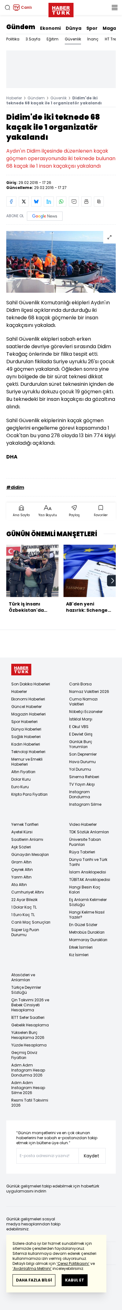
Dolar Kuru (21, 779)
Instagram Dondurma (79, 794)
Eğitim (52, 39)
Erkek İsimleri (81, 947)
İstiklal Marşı (80, 719)
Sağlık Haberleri (26, 736)
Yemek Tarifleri (24, 824)
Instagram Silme (85, 804)
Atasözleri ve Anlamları (23, 977)
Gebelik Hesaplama (30, 1025)
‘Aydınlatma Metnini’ (32, 1268)
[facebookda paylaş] (11, 202)
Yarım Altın (21, 877)
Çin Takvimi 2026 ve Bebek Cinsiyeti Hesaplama (30, 1005)
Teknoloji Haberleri (28, 751)
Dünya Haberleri (26, 729)
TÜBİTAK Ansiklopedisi (89, 879)
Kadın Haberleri (25, 744)
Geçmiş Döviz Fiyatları (24, 1055)
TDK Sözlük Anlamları (89, 832)
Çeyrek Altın (22, 869)
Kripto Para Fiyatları (29, 794)
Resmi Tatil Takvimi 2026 (29, 1103)
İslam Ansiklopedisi (87, 872)
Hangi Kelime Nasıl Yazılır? (86, 914)
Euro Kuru (20, 786)
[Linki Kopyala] (99, 202)
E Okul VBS (79, 726)
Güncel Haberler (26, 706)
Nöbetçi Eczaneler (86, 711)
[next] (112, 580)
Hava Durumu (82, 761)
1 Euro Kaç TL (23, 914)
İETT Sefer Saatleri (27, 1017)
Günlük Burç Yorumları (80, 744)
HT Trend (113, 39)
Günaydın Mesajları (30, 854)
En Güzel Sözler (83, 924)
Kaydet (91, 1156)
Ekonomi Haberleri (28, 699)
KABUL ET (74, 1280)
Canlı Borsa (80, 684)
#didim (15, 487)
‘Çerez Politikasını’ (73, 1263)
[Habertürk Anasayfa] (61, 9)
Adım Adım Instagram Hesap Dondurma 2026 (28, 1070)
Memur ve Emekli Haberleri (27, 762)
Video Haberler (83, 824)
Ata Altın (19, 884)
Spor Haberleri (24, 721)
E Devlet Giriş (81, 734)
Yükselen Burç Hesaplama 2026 (27, 1035)
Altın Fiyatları (23, 771)
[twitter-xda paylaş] (24, 202)
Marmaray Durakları (88, 939)
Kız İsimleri (79, 954)
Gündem (20, 27)
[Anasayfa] (21, 669)
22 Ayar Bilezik (24, 899)
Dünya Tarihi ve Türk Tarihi (88, 862)
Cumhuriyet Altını (27, 892)
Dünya (73, 28)
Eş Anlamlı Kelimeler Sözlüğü (88, 902)
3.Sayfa (33, 39)
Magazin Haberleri (28, 714)
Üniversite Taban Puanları (85, 842)
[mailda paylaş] (74, 202)
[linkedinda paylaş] (49, 202)
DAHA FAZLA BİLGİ (34, 1280)
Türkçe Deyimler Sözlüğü (26, 990)
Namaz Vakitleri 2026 (89, 691)
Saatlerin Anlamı (27, 839)
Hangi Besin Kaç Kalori (84, 889)
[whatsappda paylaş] (61, 202)
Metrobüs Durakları (86, 932)
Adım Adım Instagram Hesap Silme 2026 (28, 1087)
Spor (92, 28)
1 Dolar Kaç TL (24, 907)
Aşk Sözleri (21, 847)
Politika (12, 39)
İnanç (93, 39)
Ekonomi (50, 28)
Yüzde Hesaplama (29, 1045)
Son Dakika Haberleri (30, 684)
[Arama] (7, 7)
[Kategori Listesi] (114, 7)
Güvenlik (73, 39)
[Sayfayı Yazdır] (86, 202)
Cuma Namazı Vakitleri (83, 701)
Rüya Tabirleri (82, 852)
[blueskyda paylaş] (36, 202)
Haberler (14, 98)
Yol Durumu (80, 769)
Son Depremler (83, 754)
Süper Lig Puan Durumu (25, 932)
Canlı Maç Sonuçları (30, 922)
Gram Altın (21, 862)
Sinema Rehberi (84, 776)
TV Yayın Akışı (82, 784)
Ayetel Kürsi (22, 832)
